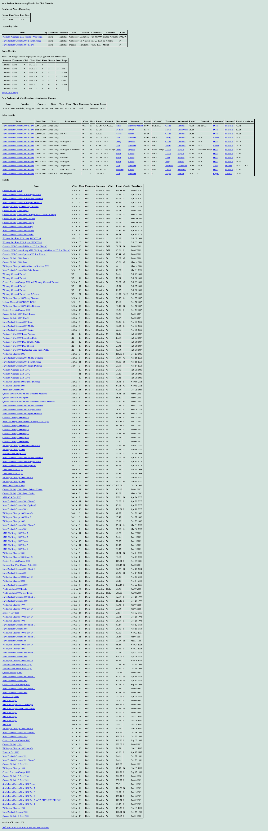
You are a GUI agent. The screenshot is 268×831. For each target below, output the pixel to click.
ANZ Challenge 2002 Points (15, 541)
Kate (167, 157)
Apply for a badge (10, 92)
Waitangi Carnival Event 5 (14, 286)
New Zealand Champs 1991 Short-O (19, 760)
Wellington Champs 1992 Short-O (18, 748)
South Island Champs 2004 (14, 453)
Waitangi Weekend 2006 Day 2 (16, 373)
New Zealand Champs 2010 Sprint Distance (22, 202)
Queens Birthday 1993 (12, 744)
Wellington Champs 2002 (14, 521)
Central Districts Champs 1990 (16, 772)
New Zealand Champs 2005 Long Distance (22, 409)
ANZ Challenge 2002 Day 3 (15, 537)
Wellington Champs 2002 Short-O (18, 513)
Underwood (183, 129)
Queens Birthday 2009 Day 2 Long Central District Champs (29, 214)
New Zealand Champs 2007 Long (18, 321)
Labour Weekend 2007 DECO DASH (19, 301)
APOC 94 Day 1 (10, 720)
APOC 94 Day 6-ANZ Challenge (18, 704)
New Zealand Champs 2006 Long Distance (22, 361)
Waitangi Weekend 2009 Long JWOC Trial (22, 238)
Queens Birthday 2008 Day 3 (15, 258)
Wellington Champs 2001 (14, 552)
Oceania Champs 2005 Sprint (16, 437)
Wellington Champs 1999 (14, 604)
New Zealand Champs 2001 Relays (18, 157)
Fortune (181, 157)
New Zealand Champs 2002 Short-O (19, 525)
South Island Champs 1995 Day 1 (17, 668)
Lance (168, 169)
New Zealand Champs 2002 (15, 529)
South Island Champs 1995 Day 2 (17, 664)
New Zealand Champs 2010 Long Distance (22, 194)
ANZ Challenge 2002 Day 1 (15, 548)
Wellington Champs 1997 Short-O (18, 632)
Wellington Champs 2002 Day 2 (17, 517)
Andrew (169, 165)
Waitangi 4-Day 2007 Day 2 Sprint (18, 345)
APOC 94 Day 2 (10, 716)
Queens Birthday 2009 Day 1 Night (18, 222)
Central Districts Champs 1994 (16, 684)
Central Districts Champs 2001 (16, 560)
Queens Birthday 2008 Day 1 (15, 262)
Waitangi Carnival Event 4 (14, 290)
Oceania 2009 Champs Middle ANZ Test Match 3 (25, 246)
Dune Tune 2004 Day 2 (13, 469)
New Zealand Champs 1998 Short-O (19, 624)
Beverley (120, 169)
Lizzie (168, 149)
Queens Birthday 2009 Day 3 (15, 210)
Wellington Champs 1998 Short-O (18, 616)
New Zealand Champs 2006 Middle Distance (23, 357)
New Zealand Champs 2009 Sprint (18, 234)
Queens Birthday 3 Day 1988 (15, 815)
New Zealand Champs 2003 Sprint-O (19, 505)
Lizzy (118, 141)
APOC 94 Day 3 (10, 712)
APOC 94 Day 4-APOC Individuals (19, 708)
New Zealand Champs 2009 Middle (18, 230)
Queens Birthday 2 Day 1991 (15, 764)
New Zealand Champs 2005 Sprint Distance (22, 413)
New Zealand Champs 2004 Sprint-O (19, 465)
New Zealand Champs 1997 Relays (18, 44)
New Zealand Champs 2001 (15, 572)
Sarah (168, 129)
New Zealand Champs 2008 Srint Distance (22, 270)
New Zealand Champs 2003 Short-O (19, 501)
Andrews (182, 169)
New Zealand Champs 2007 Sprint (18, 329)
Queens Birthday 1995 (12, 672)
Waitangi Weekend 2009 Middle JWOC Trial (23, 36)
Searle (131, 133)
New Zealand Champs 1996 (15, 656)
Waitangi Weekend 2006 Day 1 (16, 377)
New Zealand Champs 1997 (15, 640)
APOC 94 (7, 724)
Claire (168, 125)
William (119, 129)
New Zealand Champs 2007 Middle (18, 325)
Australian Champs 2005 (13, 389)
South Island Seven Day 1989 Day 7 (19, 788)
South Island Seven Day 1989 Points (19, 784)
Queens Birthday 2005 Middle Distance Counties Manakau (29, 401)
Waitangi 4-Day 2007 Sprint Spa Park (19, 337)
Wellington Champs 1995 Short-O (18, 660)
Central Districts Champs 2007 (16, 309)
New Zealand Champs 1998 (15, 628)
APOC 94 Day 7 (10, 700)
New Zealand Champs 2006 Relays (18, 137)
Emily (168, 137)
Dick (215, 125)
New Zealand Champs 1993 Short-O (19, 732)
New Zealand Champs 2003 (15, 509)
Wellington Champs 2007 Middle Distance (21, 305)
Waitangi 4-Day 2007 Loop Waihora (19, 333)
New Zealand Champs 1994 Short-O (19, 688)
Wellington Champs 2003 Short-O (18, 477)
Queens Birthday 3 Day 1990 (15, 776)
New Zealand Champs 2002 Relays (18, 153)
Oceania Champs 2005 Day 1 (16, 433)
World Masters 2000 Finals (15, 588)
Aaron (118, 133)
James (118, 125)
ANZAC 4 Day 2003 (12, 497)
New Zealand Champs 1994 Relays (18, 173)
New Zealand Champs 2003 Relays (18, 149)
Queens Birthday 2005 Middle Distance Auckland (25, 393)
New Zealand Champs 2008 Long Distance (22, 40)
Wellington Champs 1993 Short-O (18, 728)
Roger (168, 173)
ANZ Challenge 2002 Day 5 (15, 533)
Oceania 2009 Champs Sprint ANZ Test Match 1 (24, 254)
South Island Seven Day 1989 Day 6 (19, 792)
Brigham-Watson (135, 125)
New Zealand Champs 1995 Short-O (19, 676)
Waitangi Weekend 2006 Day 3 (16, 369)
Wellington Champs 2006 (14, 353)
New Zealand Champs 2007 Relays (18, 133)
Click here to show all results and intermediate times (25, 827)
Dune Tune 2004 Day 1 (13, 473)
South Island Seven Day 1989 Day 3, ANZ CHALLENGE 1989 (32, 799)
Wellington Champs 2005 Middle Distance (21, 381)
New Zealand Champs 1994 (15, 692)
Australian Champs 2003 (13, 485)
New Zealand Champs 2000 (15, 584)
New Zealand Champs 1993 (15, 736)
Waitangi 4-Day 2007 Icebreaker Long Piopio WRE (26, 349)
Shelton (181, 173)
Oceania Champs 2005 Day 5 (16, 417)
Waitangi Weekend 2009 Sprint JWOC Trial (22, 242)
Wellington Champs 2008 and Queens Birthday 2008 (26, 266)
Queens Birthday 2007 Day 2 (15, 317)
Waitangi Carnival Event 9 (14, 274)
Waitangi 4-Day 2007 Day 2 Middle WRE (21, 341)
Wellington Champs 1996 (14, 648)
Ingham (131, 141)
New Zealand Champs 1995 (15, 680)
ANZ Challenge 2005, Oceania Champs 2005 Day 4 (26, 421)
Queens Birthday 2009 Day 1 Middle (19, 218)
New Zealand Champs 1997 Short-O (19, 636)
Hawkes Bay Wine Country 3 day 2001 (20, 564)
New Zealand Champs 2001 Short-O (19, 568)
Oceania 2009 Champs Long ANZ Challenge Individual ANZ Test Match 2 (36, 250)
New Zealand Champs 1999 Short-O (19, 596)
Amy (167, 161)
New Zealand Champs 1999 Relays (18, 161)
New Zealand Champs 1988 (15, 811)
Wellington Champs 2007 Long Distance (21, 298)
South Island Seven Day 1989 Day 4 (19, 796)
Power (131, 129)
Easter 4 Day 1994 (11, 696)
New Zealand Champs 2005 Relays (18, 141)
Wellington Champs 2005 (14, 385)
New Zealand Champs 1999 (15, 600)
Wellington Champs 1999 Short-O (18, 608)
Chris (118, 149)
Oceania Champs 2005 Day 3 (16, 425)
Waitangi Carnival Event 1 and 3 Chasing (21, 294)
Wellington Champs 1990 (14, 768)
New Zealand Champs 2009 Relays (18, 125)
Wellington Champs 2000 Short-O (18, 576)
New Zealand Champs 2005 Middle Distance (23, 405)
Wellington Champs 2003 (14, 481)
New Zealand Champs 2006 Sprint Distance (22, 365)
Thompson (182, 165)
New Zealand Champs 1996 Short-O (19, 652)
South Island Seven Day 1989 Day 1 (19, 803)
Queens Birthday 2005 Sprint (15, 397)
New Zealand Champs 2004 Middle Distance (23, 457)
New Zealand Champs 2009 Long (18, 226)
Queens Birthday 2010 (12, 190)
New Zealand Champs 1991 (15, 756)
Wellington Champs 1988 (14, 807)
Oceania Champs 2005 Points (16, 441)
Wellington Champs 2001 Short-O (18, 556)
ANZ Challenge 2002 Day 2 (15, 545)
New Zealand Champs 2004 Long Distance (22, 461)
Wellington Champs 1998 (14, 620)
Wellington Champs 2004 (14, 449)
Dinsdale (182, 125)
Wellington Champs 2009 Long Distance (21, 206)
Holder (131, 169)
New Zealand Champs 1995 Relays (18, 169)
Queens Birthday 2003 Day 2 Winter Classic (23, 489)
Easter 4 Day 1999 (11, 612)
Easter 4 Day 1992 (11, 752)
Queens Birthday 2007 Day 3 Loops (19, 313)
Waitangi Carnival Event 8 (14, 278)
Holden (131, 153)
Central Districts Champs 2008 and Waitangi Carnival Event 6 (30, 282)
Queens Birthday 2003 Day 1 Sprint (19, 493)
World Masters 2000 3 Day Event (17, 592)
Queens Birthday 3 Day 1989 (15, 780)
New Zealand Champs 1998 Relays (18, 165)
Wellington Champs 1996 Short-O (18, 644)
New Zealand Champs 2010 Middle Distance (23, 198)
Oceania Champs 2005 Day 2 (16, 429)
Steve (118, 153)
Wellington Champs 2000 (14, 580)
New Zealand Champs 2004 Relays (18, 145)
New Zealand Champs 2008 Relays (18, 129)
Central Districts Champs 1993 (16, 740)
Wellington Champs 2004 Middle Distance (21, 445)
